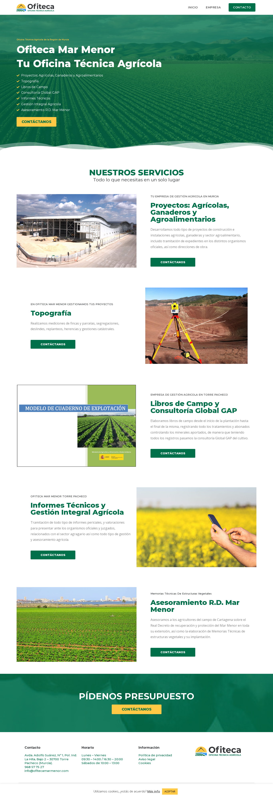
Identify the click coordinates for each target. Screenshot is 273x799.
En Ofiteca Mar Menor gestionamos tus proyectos (72, 304)
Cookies (144, 763)
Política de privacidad (155, 755)
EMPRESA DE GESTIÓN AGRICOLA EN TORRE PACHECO (189, 394)
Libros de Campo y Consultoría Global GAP (193, 407)
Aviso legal (146, 759)
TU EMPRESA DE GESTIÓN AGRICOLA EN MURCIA (184, 196)
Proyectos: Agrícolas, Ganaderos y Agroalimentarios (189, 212)
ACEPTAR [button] (169, 791)
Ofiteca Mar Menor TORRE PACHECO (59, 496)
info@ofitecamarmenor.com (47, 771)
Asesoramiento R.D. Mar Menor (194, 606)
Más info (153, 791)
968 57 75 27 (34, 767)
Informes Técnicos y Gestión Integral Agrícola (77, 508)
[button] (36, 122)
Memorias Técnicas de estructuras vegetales (181, 593)
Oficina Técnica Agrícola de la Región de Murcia (43, 39)
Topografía (51, 313)
